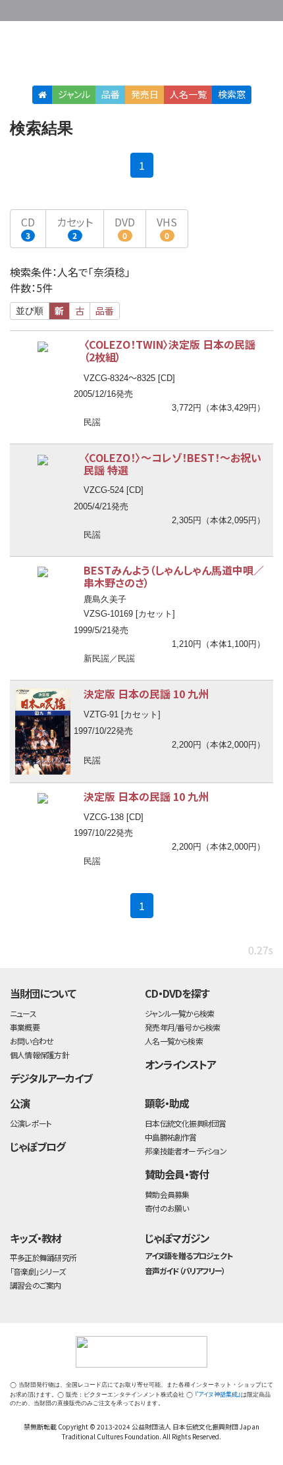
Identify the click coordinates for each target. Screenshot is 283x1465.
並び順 (29, 310)
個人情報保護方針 (39, 1054)
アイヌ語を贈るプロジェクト (188, 1255)
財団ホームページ (149, 8)
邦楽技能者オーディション (185, 1150)
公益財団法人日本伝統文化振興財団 (18, 9)
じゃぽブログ (37, 1146)
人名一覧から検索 (174, 1040)
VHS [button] (167, 227)
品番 (110, 94)
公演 (20, 1103)
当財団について (43, 993)
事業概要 (191, 8)
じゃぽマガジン (177, 1238)
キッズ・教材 (35, 1238)
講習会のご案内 (35, 1285)
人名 (188, 94)
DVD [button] (125, 227)
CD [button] (28, 227)
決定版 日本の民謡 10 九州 (146, 694)
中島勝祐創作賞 (171, 1137)
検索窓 (231, 94)
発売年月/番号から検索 (182, 1027)
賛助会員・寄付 (177, 1174)
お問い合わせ (243, 8)
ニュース (23, 1013)
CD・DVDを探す (177, 993)
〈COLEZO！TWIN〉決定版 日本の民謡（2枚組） (169, 350)
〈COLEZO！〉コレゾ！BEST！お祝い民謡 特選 (172, 464)
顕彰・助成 (167, 1103)
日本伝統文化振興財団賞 (185, 1123)
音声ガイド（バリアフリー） (184, 1270)
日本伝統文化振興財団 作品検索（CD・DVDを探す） (141, 55)
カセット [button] (75, 227)
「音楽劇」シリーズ (37, 1271)
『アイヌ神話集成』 (218, 1394)
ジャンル (74, 94)
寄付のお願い (166, 1208)
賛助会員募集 (167, 1194)
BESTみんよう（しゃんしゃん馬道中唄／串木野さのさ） (174, 576)
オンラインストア (180, 1064)
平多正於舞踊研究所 (43, 1257)
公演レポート (30, 1123)
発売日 (145, 94)
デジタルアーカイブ (51, 1078)
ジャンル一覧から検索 (179, 1013)
